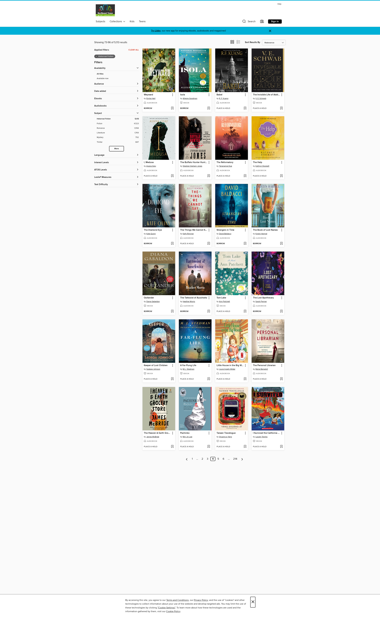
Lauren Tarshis (261, 437)
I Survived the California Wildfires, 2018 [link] (266, 433)
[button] (249, 22)
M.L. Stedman (188, 369)
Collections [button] (116, 21)
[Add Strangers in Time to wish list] (245, 244)
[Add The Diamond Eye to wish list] (172, 244)
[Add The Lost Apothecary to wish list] (281, 311)
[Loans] (262, 22)
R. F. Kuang (223, 98)
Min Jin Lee (187, 437)
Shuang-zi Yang (225, 437)
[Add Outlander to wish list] (172, 311)
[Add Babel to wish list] (245, 108)
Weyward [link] (148, 94)
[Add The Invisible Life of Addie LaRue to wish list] (281, 108)
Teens (142, 21)
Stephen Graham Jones (192, 166)
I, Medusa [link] (149, 162)
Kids (132, 21)
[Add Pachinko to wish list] (208, 447)
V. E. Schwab (260, 98)
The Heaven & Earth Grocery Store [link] (157, 433)
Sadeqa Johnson (153, 369)
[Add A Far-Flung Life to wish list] (208, 379)
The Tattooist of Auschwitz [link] (193, 298)
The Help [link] (257, 162)
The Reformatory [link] (225, 162)
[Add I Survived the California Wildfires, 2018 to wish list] (281, 447)
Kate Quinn (151, 234)
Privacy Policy (201, 600)
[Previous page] (187, 459)
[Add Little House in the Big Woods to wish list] (245, 379)
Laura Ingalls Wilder (227, 369)
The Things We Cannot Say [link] (193, 230)
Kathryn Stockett (262, 166)
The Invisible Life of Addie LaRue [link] (266, 94)
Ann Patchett (224, 301)
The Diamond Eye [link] (153, 230)
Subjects (100, 21)
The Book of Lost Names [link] (265, 230)
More (116, 148)
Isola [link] (182, 94)
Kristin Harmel (261, 234)
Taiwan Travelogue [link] (226, 433)
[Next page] (242, 459)
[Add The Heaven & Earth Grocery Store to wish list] (172, 447)
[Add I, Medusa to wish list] (172, 176)
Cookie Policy (173, 611)
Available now (103, 78)
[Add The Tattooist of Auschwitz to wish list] (208, 311)
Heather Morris (189, 301)
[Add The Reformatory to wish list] (245, 176)
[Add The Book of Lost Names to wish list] (281, 244)
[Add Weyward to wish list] (172, 108)
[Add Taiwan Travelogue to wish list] (245, 447)
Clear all (133, 50)
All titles (100, 74)
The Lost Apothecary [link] (263, 298)
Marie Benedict (261, 369)
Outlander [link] (149, 298)
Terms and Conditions (177, 600)
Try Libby (156, 30)
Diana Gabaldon (153, 301)
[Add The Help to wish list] (281, 176)
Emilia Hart (150, 98)
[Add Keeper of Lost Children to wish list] (172, 379)
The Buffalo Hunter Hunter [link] (193, 162)
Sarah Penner (261, 301)
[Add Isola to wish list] (208, 108)
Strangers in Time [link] (225, 230)
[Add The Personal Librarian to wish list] (281, 379)
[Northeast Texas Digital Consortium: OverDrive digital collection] (105, 10)
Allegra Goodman (190, 98)
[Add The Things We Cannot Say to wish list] (208, 244)
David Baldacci (225, 234)
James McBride (152, 437)
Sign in (275, 21)
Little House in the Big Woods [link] (230, 365)
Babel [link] (219, 94)
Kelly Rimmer (188, 234)
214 (235, 459)
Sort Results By (252, 42)
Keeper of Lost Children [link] (156, 365)
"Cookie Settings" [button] (166, 607)
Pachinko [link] (185, 433)
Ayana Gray (151, 166)
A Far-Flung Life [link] (188, 365)
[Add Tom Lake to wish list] (245, 311)
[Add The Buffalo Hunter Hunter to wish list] (208, 176)
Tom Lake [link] (221, 298)
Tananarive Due (225, 166)
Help (279, 4)
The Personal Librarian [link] (264, 365)
